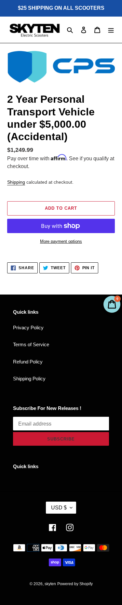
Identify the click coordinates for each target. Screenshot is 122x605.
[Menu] (111, 30)
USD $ (59, 507)
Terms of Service (31, 344)
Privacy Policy (28, 327)
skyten (50, 584)
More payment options (61, 241)
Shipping (16, 182)
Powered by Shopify (75, 584)
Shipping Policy (29, 378)
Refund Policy (28, 361)
